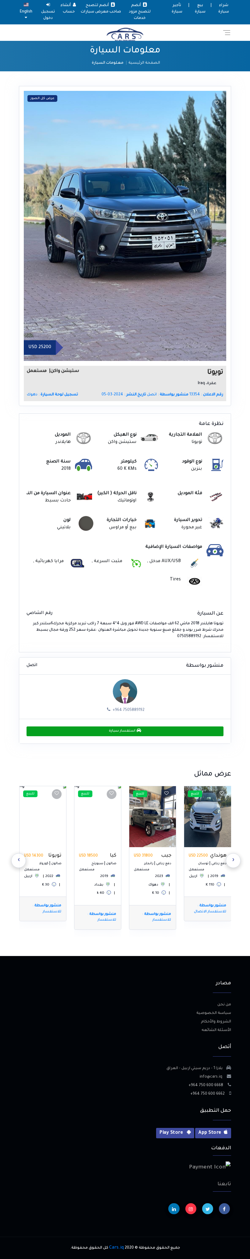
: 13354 (206, 395)
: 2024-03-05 (124, 395)
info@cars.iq (211, 1077)
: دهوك (52, 395)
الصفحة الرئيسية (144, 63)
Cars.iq (116, 1248)
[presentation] (233, 860)
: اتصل (167, 395)
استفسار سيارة (123, 731)
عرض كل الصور (42, 98)
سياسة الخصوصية (213, 1013)
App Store (209, 1133)
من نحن (224, 1005)
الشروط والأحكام (216, 1022)
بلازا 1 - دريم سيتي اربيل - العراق (194, 1068)
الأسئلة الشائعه (216, 1030)
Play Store (171, 1133)
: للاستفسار (211, 917)
